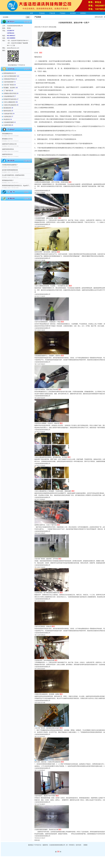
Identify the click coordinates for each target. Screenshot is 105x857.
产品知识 (62, 13)
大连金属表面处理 (8, 96)
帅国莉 (85, 845)
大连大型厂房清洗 (8, 85)
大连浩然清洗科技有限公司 (42, 190)
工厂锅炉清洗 (7, 90)
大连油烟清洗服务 (8, 122)
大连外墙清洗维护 (8, 82)
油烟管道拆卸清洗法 (8, 149)
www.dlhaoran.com (13, 48)
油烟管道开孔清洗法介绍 (9, 144)
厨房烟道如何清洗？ (8, 180)
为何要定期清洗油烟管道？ (10, 165)
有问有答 (73, 13)
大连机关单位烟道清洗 (9, 105)
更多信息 (37, 840)
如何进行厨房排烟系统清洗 (10, 170)
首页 (31, 13)
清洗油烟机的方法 (7, 133)
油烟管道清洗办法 (7, 154)
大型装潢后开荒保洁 (9, 79)
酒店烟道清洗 (7, 108)
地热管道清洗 (7, 111)
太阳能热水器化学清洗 (9, 93)
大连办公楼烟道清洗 (9, 102)
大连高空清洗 (7, 125)
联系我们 (83, 13)
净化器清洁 (6, 119)
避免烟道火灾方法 (7, 139)
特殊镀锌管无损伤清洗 (9, 99)
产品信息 (42, 13)
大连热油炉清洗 (8, 113)
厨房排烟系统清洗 (8, 73)
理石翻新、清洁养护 (9, 88)
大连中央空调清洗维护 (9, 76)
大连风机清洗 (7, 116)
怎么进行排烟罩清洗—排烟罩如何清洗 (13, 175)
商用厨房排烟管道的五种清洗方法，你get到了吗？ (16, 185)
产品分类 (52, 13)
